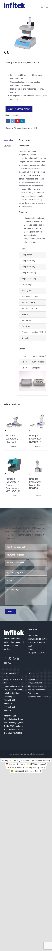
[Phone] (9, 662)
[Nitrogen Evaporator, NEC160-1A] (37, 421)
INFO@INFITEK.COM (36, 653)
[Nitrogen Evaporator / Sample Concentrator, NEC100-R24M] (14, 464)
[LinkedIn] (18, 658)
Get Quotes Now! (19, 109)
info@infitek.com (35, 683)
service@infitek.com (36, 690)
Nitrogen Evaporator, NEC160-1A (35, 438)
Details (15, 446)
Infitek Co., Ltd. (24, 754)
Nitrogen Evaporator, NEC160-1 (12, 438)
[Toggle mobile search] (42, 7)
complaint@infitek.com (38, 697)
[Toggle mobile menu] (47, 7)
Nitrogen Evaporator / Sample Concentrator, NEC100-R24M (13, 485)
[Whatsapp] (14, 658)
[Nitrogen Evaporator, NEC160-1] (14, 421)
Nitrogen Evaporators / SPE (25, 128)
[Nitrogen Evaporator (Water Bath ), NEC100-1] (37, 464)
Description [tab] (8, 140)
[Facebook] (5, 658)
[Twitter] (9, 658)
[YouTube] (5, 662)
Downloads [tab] (8, 146)
